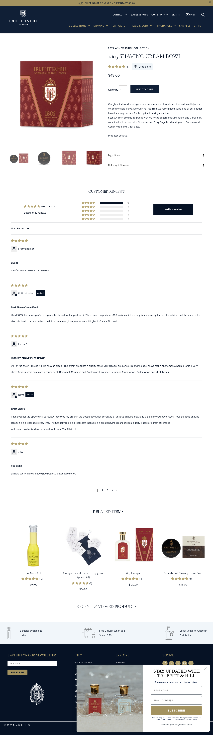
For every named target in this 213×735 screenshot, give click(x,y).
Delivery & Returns (118, 165)
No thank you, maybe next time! (176, 724)
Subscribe (17, 672)
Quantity (113, 90)
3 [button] (107, 490)
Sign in (176, 14)
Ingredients (114, 155)
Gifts (198, 25)
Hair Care (118, 25)
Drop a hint (145, 66)
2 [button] (102, 490)
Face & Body (140, 25)
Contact (119, 14)
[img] (19, 241)
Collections (78, 25)
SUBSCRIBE (176, 710)
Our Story (158, 14)
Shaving (99, 25)
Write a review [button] (173, 209)
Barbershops (139, 14)
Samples (185, 25)
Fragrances (164, 25)
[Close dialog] (205, 669)
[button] (117, 66)
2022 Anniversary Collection (128, 48)
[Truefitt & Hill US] (23, 18)
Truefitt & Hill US (21, 725)
